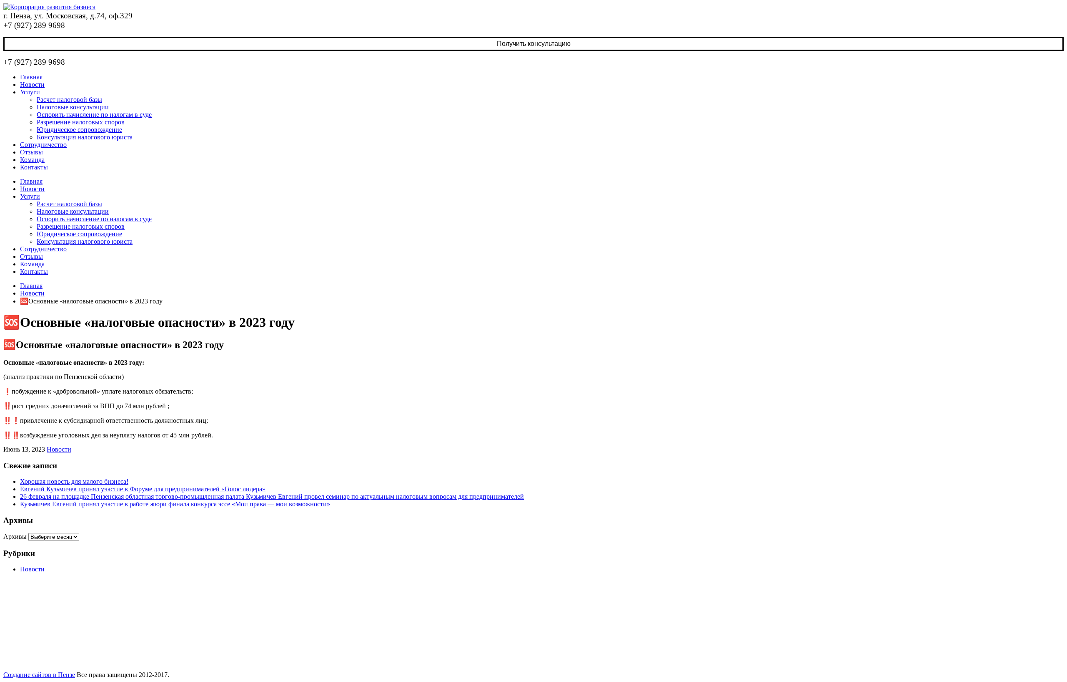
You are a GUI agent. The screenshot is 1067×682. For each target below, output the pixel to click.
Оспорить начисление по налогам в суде (94, 114)
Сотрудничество (43, 144)
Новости (32, 84)
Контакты (34, 167)
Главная (31, 77)
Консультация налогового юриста (85, 137)
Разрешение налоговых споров (81, 122)
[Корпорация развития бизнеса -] (49, 6)
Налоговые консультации (73, 107)
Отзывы (31, 152)
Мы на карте (911, 601)
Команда (32, 159)
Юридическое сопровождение (79, 129)
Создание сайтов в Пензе (39, 674)
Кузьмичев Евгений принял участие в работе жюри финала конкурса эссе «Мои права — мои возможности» (175, 504)
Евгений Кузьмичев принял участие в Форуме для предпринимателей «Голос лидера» (142, 489)
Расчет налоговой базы (69, 99)
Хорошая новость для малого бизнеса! (74, 481)
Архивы (15, 536)
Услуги (30, 92)
